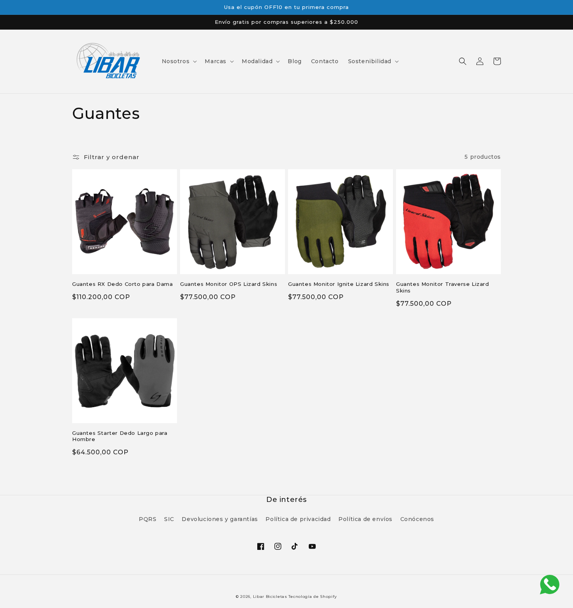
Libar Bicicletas (271, 596)
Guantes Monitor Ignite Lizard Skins (338, 284)
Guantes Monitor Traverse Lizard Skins (442, 287)
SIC (169, 519)
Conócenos (417, 519)
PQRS (147, 519)
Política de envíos (365, 519)
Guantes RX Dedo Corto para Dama (122, 284)
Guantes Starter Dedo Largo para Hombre (120, 436)
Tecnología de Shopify (312, 596)
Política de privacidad (298, 519)
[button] (178, 61)
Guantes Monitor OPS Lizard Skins (228, 284)
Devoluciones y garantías (220, 519)
